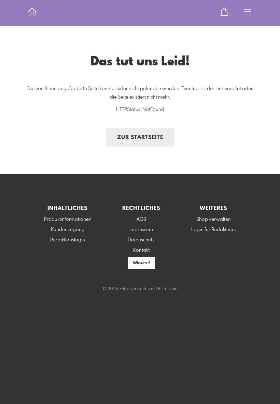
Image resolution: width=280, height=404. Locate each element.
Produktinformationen (68, 219)
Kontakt (141, 250)
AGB (141, 219)
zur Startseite (140, 137)
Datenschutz (141, 240)
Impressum (141, 229)
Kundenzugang (68, 229)
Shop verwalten (213, 219)
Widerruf (141, 263)
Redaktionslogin (67, 240)
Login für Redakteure (213, 229)
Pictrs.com (168, 289)
